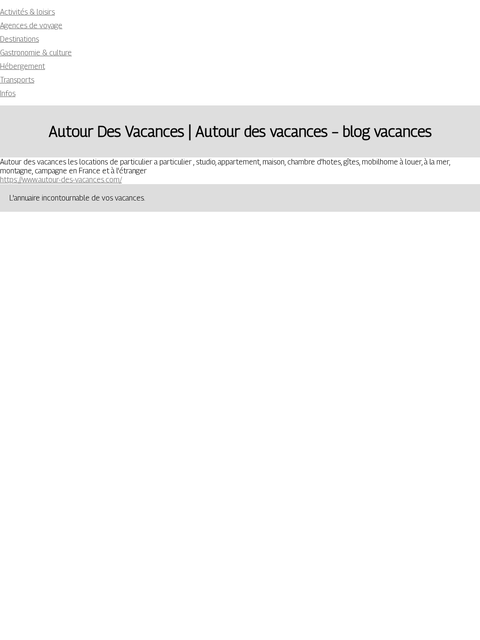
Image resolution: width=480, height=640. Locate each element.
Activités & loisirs (27, 11)
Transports (17, 79)
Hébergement (22, 66)
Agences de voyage (31, 25)
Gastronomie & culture (36, 52)
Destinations (19, 39)
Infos (7, 93)
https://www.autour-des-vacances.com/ (61, 179)
